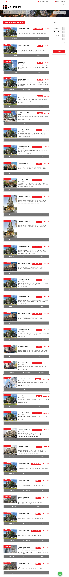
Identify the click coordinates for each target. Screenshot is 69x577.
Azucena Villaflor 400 (24, 196)
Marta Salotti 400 (23, 346)
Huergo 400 (21, 62)
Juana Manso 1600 (23, 28)
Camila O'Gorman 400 (24, 379)
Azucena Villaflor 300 (24, 430)
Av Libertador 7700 (24, 113)
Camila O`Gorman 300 (24, 547)
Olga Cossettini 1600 (24, 263)
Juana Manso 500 (23, 497)
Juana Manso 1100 (23, 163)
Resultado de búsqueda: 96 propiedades (14, 22)
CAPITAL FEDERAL (7, 27)
